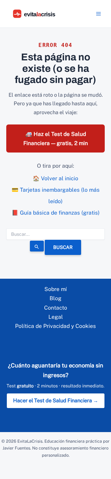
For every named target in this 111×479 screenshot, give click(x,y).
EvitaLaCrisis (29, 441)
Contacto (55, 307)
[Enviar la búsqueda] (37, 246)
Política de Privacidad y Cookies (55, 326)
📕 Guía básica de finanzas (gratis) (56, 212)
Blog (55, 298)
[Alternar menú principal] (99, 14)
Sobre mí (55, 289)
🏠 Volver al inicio (55, 178)
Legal (55, 317)
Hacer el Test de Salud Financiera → (55, 400)
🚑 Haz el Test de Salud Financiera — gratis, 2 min (55, 138)
